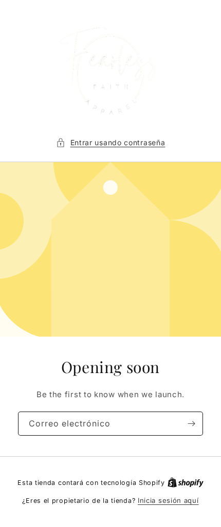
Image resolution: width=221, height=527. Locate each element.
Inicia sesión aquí (168, 500)
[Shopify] (186, 482)
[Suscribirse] (191, 424)
